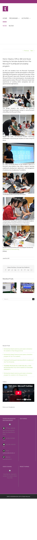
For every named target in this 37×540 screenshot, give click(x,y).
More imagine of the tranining (11, 249)
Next (32, 50)
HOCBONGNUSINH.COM (15, 496)
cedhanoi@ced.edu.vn (9, 453)
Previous (26, 50)
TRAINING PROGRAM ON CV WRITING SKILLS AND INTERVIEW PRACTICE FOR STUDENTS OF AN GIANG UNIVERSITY (18, 367)
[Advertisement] (18, 322)
